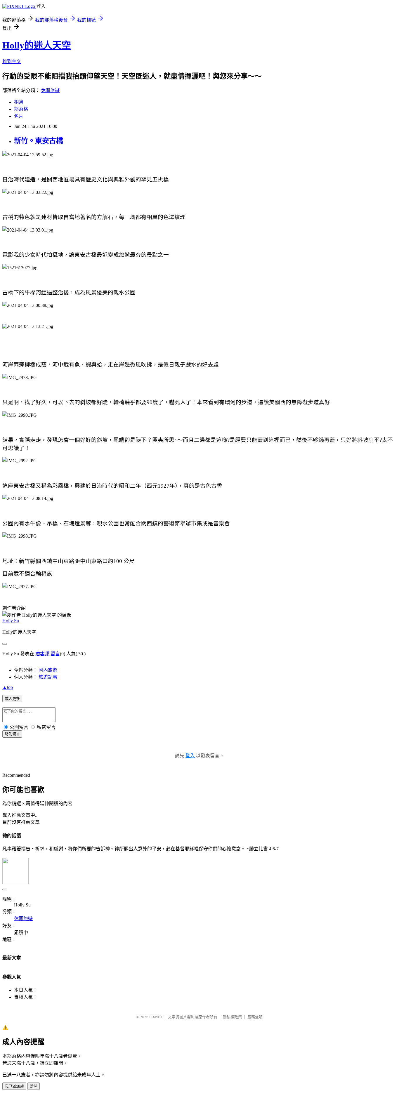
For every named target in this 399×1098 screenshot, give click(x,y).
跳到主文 (11, 61)
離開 (33, 1086)
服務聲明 (255, 1017)
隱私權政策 (232, 1017)
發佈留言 (12, 734)
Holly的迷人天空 (36, 45)
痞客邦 (42, 653)
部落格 (21, 109)
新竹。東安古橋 (38, 141)
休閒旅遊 (50, 90)
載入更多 (12, 698)
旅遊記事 (48, 677)
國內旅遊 (48, 670)
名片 (18, 116)
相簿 (18, 102)
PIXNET (155, 1017)
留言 (55, 653)
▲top (7, 687)
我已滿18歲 (14, 1086)
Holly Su (10, 620)
